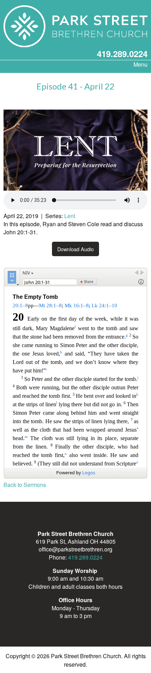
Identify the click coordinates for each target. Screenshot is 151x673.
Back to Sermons (25, 485)
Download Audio (75, 249)
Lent (69, 216)
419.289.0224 (122, 54)
